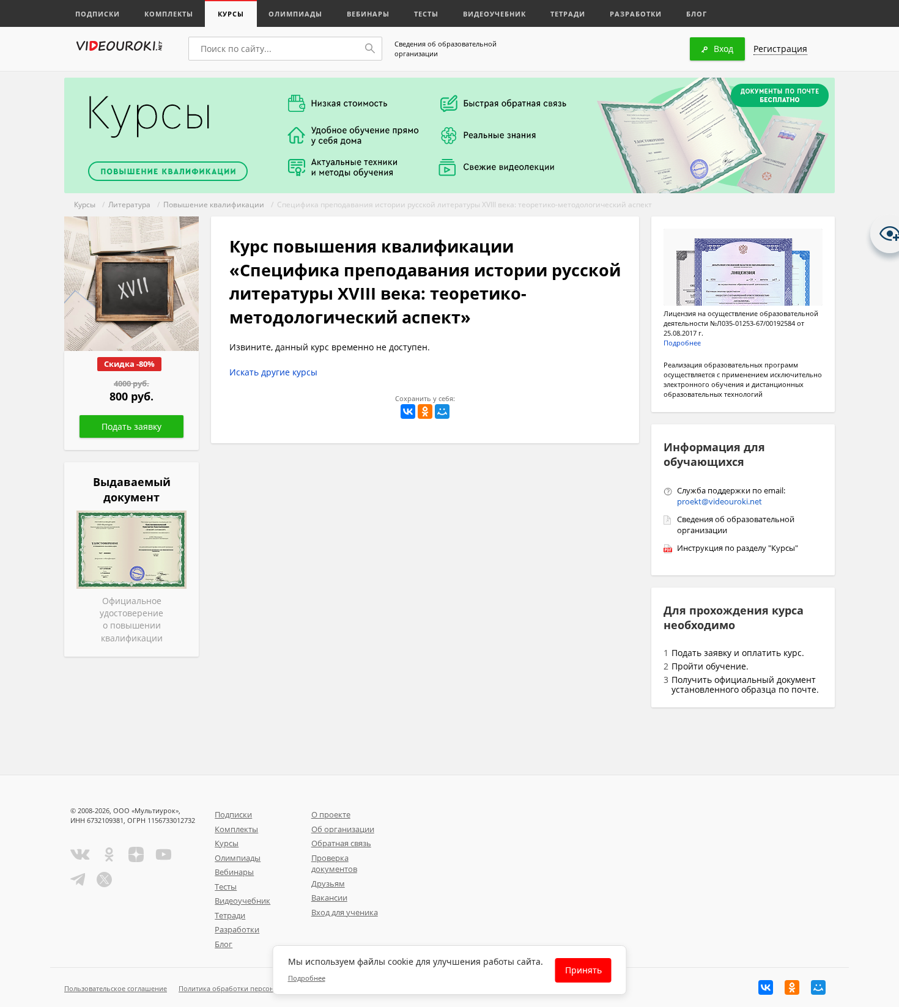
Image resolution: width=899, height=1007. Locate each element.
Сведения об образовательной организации (445, 48)
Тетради (567, 13)
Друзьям (328, 883)
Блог (696, 13)
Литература (129, 204)
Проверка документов (334, 863)
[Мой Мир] (442, 411)
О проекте (330, 814)
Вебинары (368, 13)
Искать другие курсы (273, 372)
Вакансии (329, 897)
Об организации (342, 829)
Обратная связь (341, 843)
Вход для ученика (344, 912)
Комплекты (168, 13)
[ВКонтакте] (408, 411)
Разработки (636, 13)
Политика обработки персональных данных (252, 988)
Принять (583, 970)
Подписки (97, 13)
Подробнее (682, 342)
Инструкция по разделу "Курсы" (737, 547)
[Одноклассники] (425, 411)
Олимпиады (295, 13)
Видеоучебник (494, 13)
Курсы (231, 13)
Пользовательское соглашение (115, 988)
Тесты (426, 13)
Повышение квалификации (213, 204)
